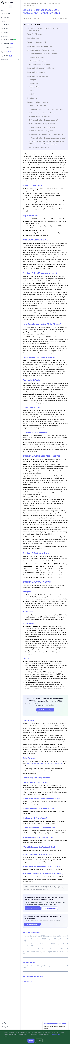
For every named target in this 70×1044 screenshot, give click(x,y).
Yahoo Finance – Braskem (34, 763)
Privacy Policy (56, 1034)
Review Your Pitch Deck (32, 908)
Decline (39, 1040)
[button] (45, 25)
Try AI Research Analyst (49, 908)
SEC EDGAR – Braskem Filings (53, 763)
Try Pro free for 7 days (45, 709)
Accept (31, 1040)
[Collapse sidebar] (10, 6)
